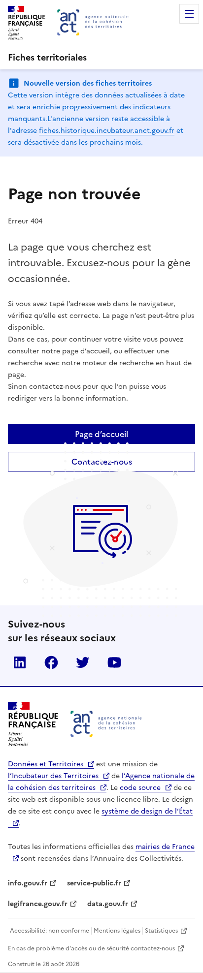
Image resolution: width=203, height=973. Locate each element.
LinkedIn (20, 662)
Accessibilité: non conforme (49, 930)
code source (140, 788)
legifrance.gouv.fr (38, 904)
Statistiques (161, 930)
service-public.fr (94, 883)
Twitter (83, 662)
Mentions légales (117, 930)
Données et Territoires (45, 764)
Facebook (51, 662)
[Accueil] (106, 724)
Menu (189, 14)
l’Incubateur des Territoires (53, 776)
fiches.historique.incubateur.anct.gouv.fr (106, 131)
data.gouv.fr (107, 904)
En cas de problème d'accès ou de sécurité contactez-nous (91, 948)
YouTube (114, 662)
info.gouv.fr (27, 883)
